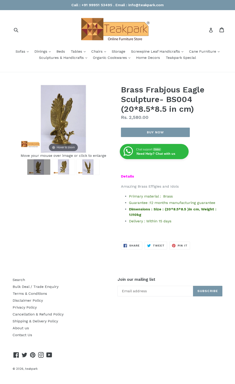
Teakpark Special (181, 57)
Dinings (43, 51)
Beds (60, 51)
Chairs (99, 51)
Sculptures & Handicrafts (64, 57)
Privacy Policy (25, 307)
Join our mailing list (136, 279)
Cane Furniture (205, 51)
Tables (79, 51)
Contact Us (22, 335)
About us (21, 328)
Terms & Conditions (30, 293)
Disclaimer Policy (28, 300)
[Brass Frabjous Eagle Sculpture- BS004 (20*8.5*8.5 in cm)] (38, 167)
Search (19, 280)
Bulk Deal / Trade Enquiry (36, 286)
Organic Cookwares (113, 57)
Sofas (23, 51)
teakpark (31, 368)
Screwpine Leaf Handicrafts (158, 51)
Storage (118, 51)
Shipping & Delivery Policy (35, 321)
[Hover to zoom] (63, 118)
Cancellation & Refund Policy (38, 314)
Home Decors (148, 57)
